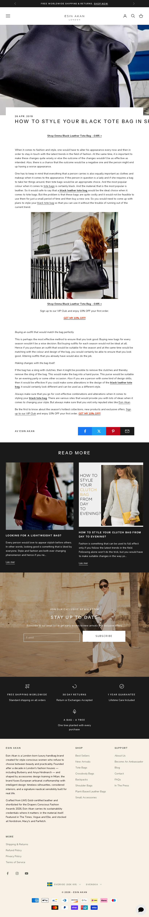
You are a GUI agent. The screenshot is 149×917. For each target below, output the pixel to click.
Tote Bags (81, 767)
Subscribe (104, 636)
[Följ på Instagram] (17, 873)
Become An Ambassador (129, 761)
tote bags (49, 186)
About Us (120, 755)
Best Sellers (82, 755)
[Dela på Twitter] (99, 431)
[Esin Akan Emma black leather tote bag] (74, 255)
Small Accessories (86, 797)
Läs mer (10, 562)
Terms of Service (15, 862)
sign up (96, 4)
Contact (119, 773)
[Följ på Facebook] (7, 873)
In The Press (122, 785)
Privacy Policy (13, 856)
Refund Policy (14, 850)
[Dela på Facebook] (85, 431)
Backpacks (81, 779)
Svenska (92, 884)
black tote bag (45, 203)
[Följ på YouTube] (26, 873)
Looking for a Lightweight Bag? (33, 535)
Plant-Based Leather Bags (90, 791)
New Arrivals (82, 761)
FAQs (118, 779)
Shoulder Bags (83, 785)
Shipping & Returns (17, 844)
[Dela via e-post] (127, 431)
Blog (117, 767)
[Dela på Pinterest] (113, 431)
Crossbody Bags (84, 773)
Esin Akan (124, 402)
